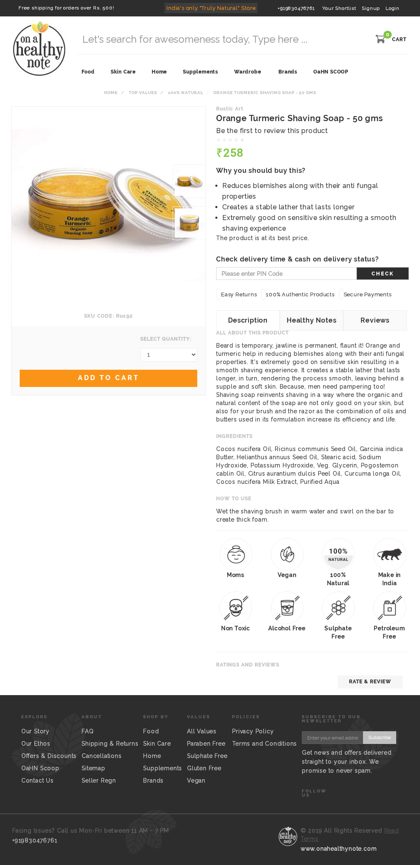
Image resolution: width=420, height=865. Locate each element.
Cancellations (101, 756)
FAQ (88, 731)
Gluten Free (204, 768)
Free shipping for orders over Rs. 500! (66, 8)
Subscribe (379, 737)
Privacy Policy (253, 731)
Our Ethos (35, 743)
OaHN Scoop (40, 768)
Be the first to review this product (272, 131)
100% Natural (185, 92)
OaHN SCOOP (330, 72)
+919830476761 (296, 8)
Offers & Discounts (49, 756)
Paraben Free (206, 743)
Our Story (35, 731)
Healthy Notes (311, 320)
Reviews (375, 320)
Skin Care (157, 743)
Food (151, 731)
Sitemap (93, 768)
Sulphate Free (207, 756)
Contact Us (37, 780)
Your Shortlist (339, 8)
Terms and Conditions (264, 743)
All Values (202, 731)
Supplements (162, 768)
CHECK (383, 274)
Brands (287, 72)
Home (111, 92)
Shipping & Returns (110, 743)
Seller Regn (99, 780)
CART (399, 39)
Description (248, 320)
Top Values (143, 92)
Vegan (196, 780)
